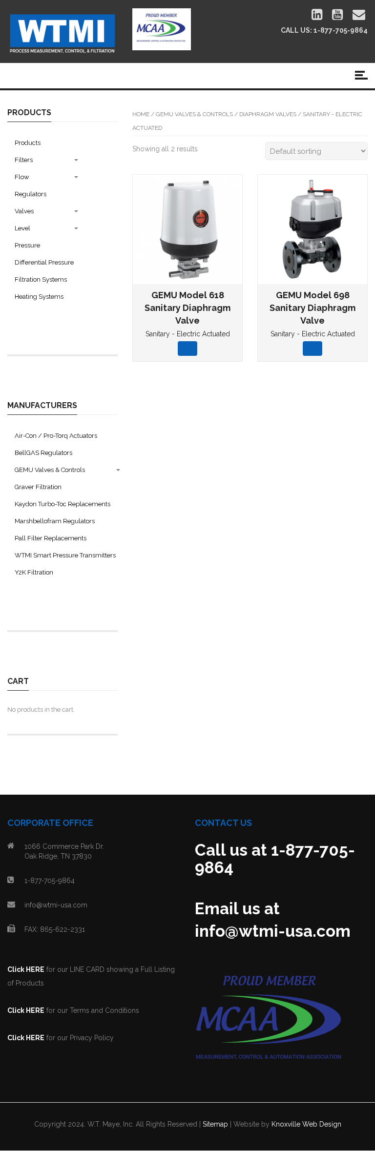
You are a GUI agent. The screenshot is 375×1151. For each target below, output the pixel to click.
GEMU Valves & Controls (194, 114)
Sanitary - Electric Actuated (188, 334)
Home (140, 114)
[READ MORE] (187, 348)
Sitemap (215, 1124)
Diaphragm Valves (267, 114)
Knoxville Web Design (306, 1124)
